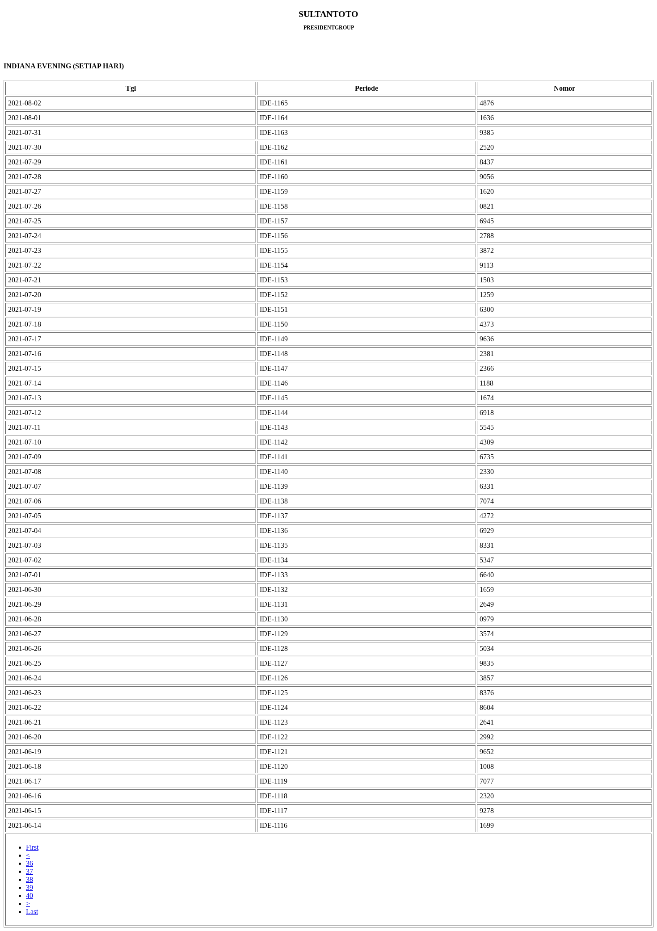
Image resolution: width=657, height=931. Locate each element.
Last (32, 911)
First (32, 847)
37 (29, 871)
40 (29, 895)
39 (29, 887)
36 (29, 863)
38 (29, 879)
